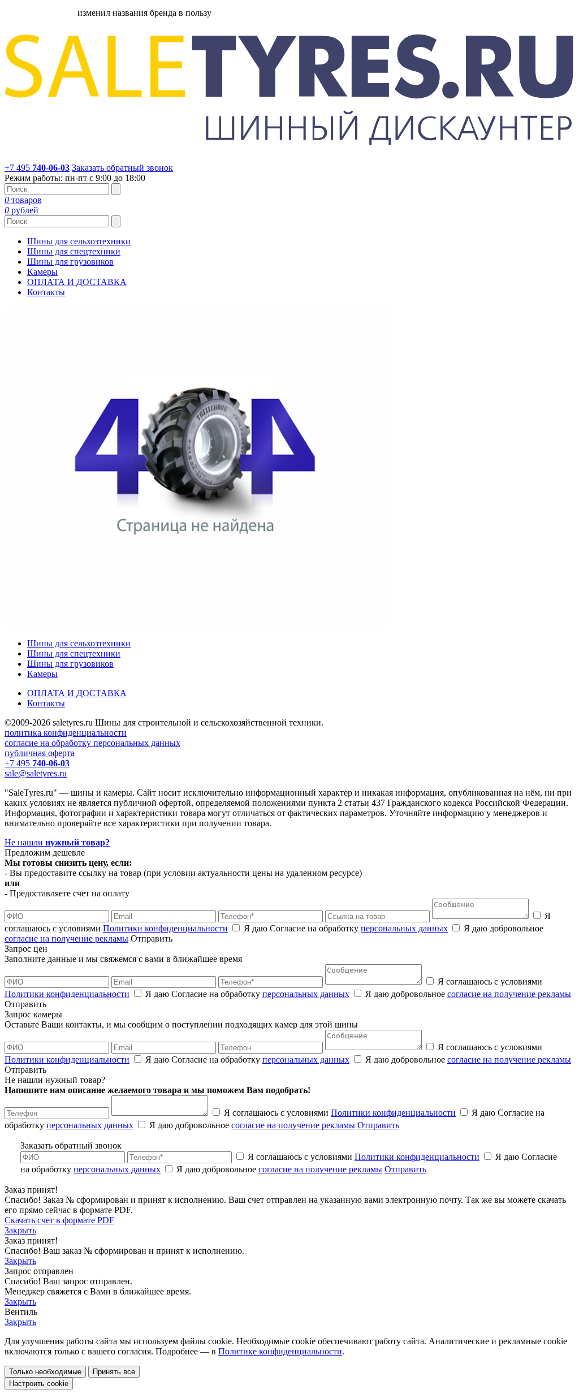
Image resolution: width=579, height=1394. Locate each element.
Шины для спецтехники (73, 251)
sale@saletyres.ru (36, 773)
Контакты (46, 292)
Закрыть (20, 1230)
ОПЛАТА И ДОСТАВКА (77, 282)
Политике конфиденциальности (280, 1351)
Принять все (114, 1371)
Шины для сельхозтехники (79, 241)
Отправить (378, 1125)
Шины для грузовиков (70, 261)
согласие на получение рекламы (66, 938)
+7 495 (37, 167)
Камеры (42, 272)
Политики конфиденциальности (165, 928)
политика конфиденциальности (66, 732)
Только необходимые (45, 1371)
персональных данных (404, 928)
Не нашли (57, 842)
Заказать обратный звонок (122, 167)
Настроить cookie (38, 1383)
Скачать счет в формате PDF (59, 1220)
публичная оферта (40, 753)
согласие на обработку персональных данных (92, 743)
